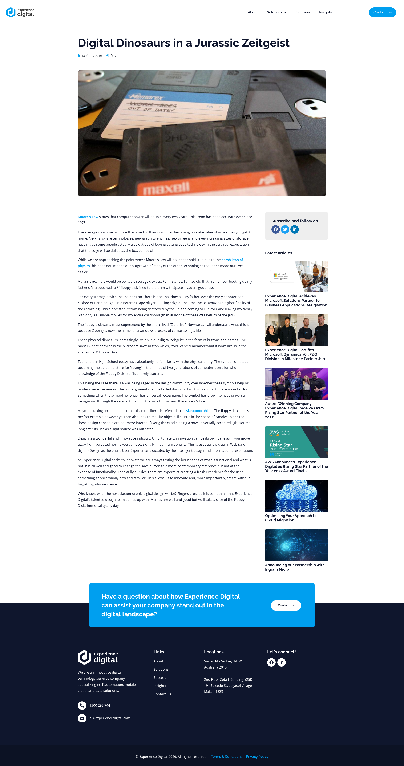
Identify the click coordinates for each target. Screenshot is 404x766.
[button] (277, 12)
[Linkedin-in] (281, 662)
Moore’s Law (88, 216)
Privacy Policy (257, 757)
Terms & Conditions (226, 757)
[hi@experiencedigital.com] (82, 718)
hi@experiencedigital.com (109, 718)
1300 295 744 (99, 705)
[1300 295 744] (82, 705)
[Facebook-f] (271, 662)
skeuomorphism (199, 410)
